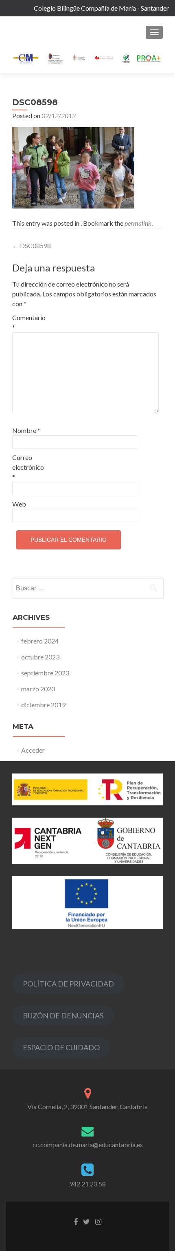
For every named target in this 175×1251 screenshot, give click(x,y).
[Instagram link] (98, 1221)
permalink (138, 223)
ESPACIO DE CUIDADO (61, 1047)
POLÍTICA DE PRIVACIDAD (68, 983)
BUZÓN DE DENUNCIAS (63, 1015)
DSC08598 (31, 245)
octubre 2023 (40, 657)
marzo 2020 (38, 689)
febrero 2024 (40, 641)
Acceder (33, 750)
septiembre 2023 (45, 673)
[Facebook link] (76, 1221)
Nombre (26, 430)
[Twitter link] (86, 1221)
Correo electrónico (28, 467)
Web (19, 504)
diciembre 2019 (43, 704)
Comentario (29, 322)
